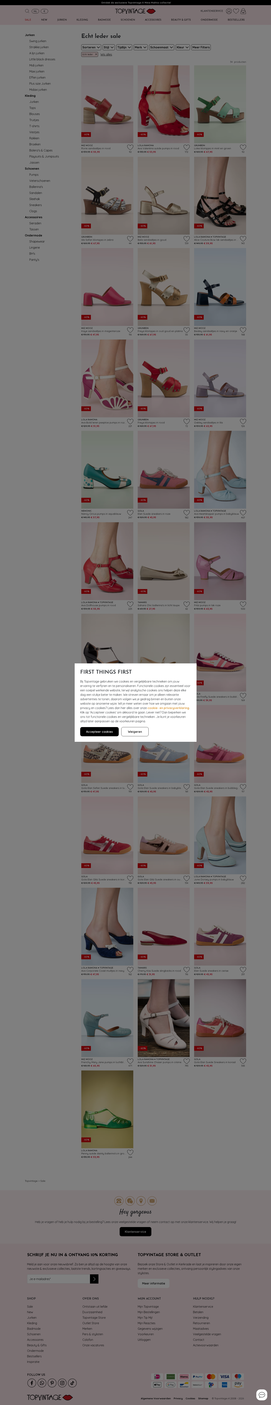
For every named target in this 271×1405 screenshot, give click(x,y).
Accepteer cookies (99, 732)
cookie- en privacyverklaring (168, 708)
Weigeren (135, 732)
